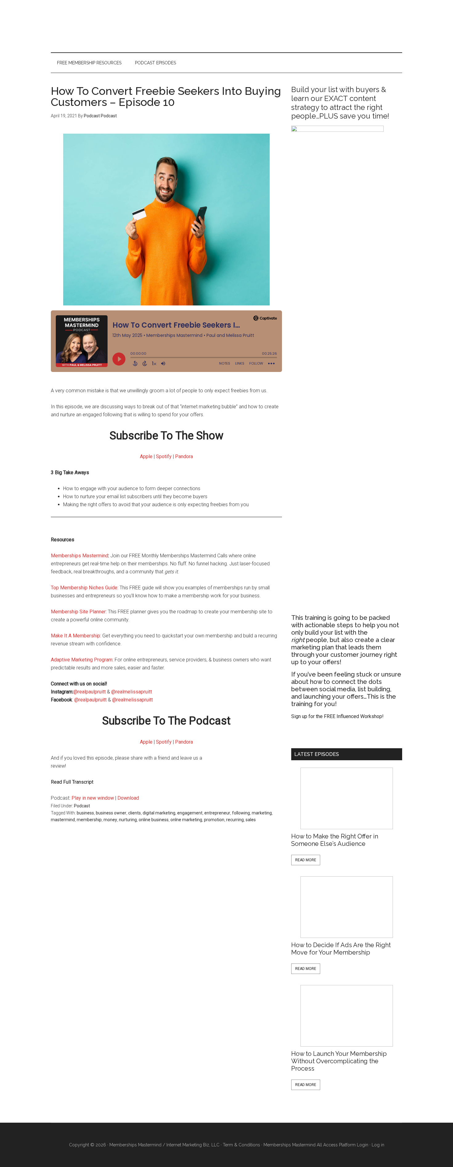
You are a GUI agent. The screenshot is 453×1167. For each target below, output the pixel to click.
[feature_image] (346, 798)
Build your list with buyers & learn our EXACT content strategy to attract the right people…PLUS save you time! (340, 102)
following (241, 812)
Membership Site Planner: (79, 612)
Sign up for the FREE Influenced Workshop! (337, 716)
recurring (235, 819)
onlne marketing (186, 819)
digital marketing (159, 812)
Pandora (184, 456)
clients (134, 812)
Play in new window (92, 798)
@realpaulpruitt (89, 692)
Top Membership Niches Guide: (84, 588)
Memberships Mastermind (79, 556)
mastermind (63, 819)
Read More (305, 860)
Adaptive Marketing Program (81, 660)
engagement (189, 812)
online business (154, 819)
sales (251, 819)
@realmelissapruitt (132, 692)
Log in (378, 1144)
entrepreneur (217, 812)
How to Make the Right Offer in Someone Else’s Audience (334, 840)
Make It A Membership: (76, 636)
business (85, 812)
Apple (146, 456)
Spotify (164, 456)
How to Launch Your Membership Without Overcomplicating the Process (339, 1061)
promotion (214, 819)
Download (128, 798)
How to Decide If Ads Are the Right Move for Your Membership (341, 948)
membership (89, 819)
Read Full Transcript (72, 782)
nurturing (128, 819)
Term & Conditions (241, 1144)
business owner (111, 812)
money (110, 819)
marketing (262, 812)
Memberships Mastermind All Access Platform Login (315, 1144)
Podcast (82, 805)
